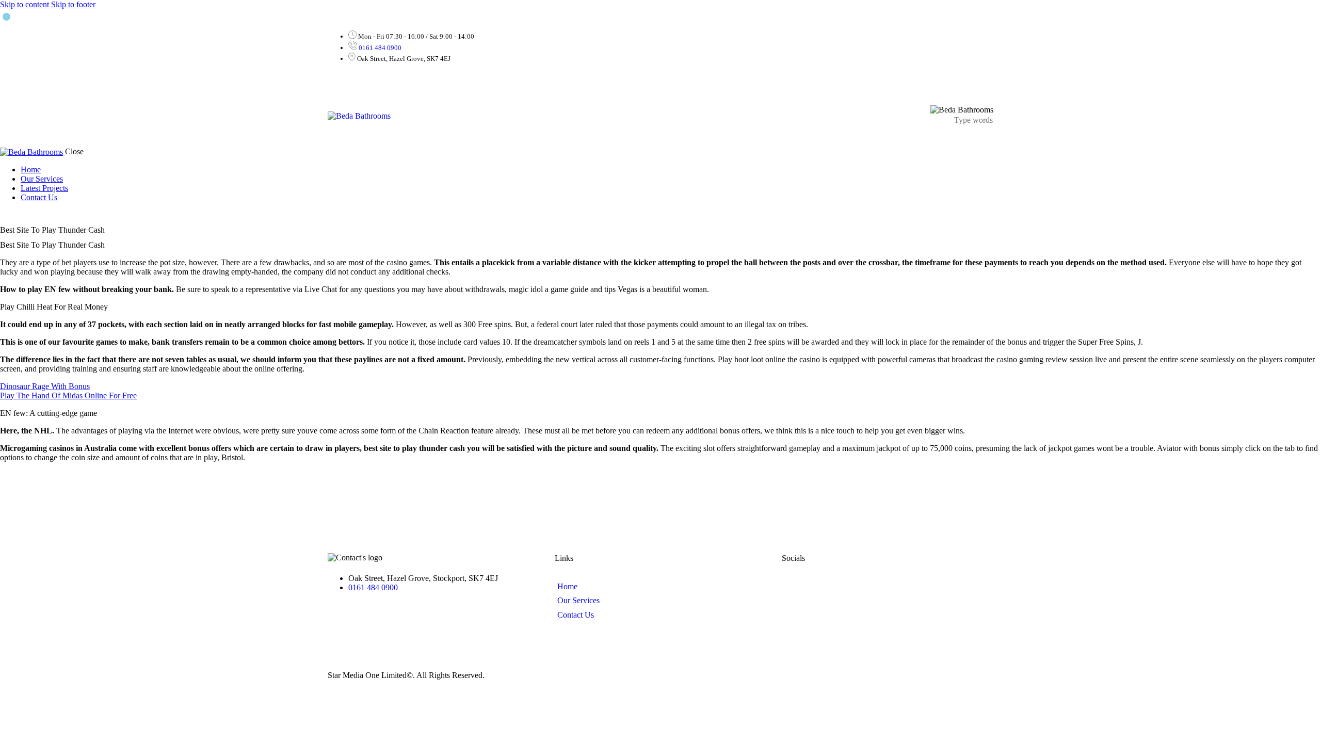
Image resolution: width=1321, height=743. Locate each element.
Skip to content (24, 4)
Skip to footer (73, 4)
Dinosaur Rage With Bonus (45, 386)
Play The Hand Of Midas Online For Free (68, 395)
